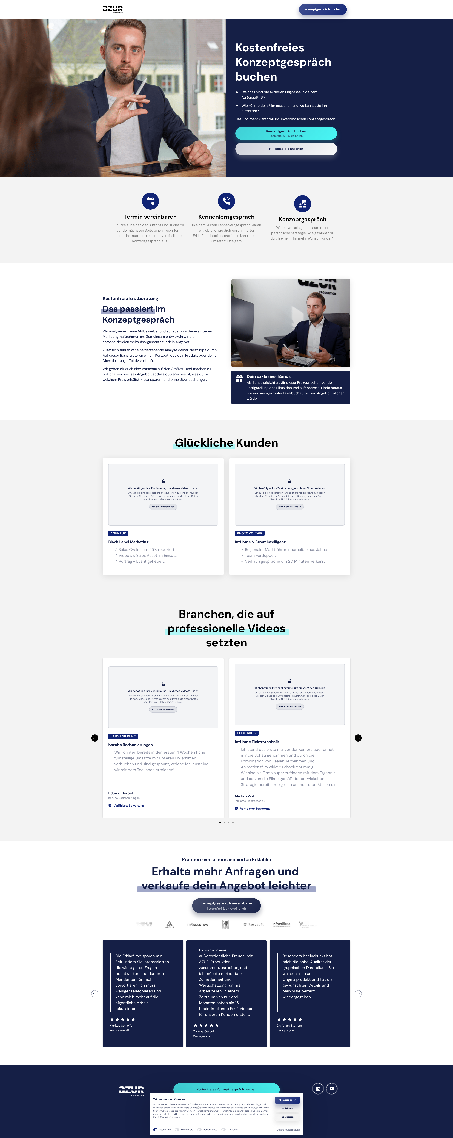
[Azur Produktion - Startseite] (131, 1091)
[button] (358, 738)
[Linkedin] (318, 1088)
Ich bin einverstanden (163, 506)
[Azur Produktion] (113, 9)
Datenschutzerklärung (288, 1130)
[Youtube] (331, 1088)
